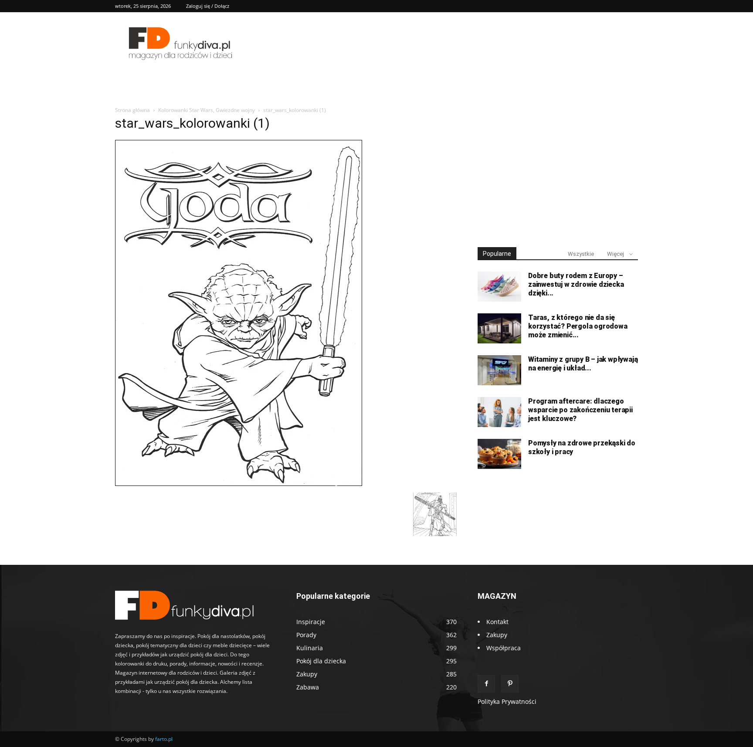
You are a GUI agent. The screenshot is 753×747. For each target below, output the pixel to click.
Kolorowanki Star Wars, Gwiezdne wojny (206, 110)
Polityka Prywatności (507, 701)
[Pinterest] (510, 684)
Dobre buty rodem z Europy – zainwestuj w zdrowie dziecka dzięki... (576, 284)
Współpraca (503, 648)
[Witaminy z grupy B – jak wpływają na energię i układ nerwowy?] (499, 370)
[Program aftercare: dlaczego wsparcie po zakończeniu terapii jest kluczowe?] (499, 412)
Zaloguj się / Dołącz (207, 6)
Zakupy (496, 635)
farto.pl (164, 739)
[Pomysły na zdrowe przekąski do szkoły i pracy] (499, 454)
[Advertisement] (557, 173)
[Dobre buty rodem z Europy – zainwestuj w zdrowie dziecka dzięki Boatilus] (499, 287)
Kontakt (497, 622)
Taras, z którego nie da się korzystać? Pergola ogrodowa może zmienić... (578, 326)
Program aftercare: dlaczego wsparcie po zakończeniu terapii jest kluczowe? (580, 410)
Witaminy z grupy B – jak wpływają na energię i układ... (583, 363)
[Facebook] (486, 684)
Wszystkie (581, 254)
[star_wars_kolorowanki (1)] (238, 483)
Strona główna (132, 110)
